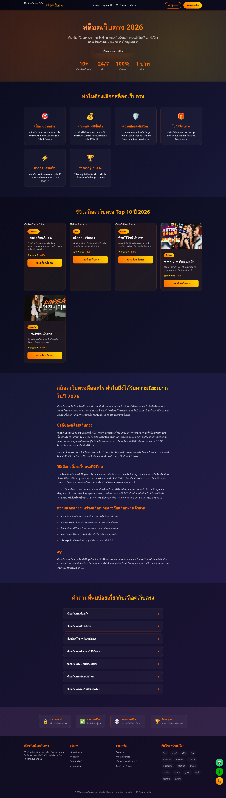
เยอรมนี (166, 779)
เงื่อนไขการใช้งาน (124, 766)
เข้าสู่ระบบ (173, 5)
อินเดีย (193, 766)
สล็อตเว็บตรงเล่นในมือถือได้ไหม (83, 689)
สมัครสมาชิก (193, 5)
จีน (192, 753)
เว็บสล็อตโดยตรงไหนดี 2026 (82, 638)
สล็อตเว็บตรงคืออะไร (78, 613)
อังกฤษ (178, 779)
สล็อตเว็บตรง (76, 752)
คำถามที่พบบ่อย (123, 756)
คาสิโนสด (74, 756)
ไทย (164, 753)
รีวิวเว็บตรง (121, 5)
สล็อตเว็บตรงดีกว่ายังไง (79, 626)
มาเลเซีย (179, 759)
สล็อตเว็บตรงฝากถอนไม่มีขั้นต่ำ (83, 651)
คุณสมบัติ (107, 5)
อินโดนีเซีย (167, 766)
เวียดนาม (167, 759)
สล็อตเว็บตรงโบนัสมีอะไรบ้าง (82, 664)
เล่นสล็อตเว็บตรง (44, 262)
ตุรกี (197, 772)
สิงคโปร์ (191, 759)
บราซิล (166, 772)
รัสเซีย (177, 772)
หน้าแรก (95, 5)
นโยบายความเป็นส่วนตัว (127, 761)
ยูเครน (187, 772)
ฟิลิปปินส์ (181, 766)
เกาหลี (174, 753)
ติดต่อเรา (120, 752)
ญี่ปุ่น (184, 753)
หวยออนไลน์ (75, 766)
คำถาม (133, 5)
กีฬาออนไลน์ (76, 761)
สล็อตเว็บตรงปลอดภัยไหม (80, 676)
